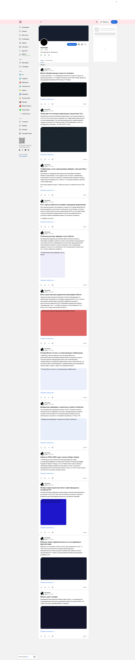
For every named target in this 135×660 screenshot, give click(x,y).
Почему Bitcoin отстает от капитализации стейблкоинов (61, 353)
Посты (42, 60)
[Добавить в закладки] (45, 104)
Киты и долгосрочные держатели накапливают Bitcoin (60, 295)
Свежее (42, 64)
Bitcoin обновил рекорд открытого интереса (57, 73)
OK (34, 656)
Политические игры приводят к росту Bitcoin (57, 236)
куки (27, 656)
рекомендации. (23, 156)
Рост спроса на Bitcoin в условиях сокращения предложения (63, 205)
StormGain (47, 69)
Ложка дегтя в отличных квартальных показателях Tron (61, 114)
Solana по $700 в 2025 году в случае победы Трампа (59, 457)
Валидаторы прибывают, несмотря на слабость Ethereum (62, 407)
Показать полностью (46, 99)
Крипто (46, 70)
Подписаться (72, 44)
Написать (106, 22)
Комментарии (49, 60)
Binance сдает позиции (48, 597)
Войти (114, 22)
